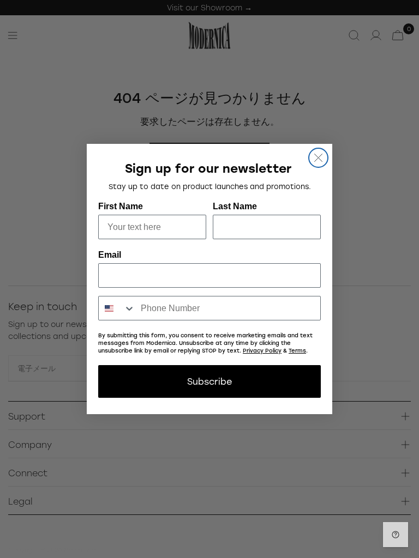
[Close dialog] (318, 157)
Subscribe (209, 381)
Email (109, 254)
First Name (120, 206)
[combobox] (117, 308)
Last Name (235, 206)
